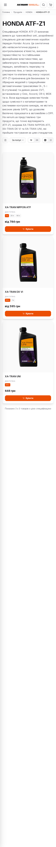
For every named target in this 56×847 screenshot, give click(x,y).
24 (37, 140)
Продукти (17, 12)
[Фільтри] (5, 140)
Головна (6, 12)
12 (31, 140)
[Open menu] (5, 5)
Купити (29, 229)
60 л (18, 215)
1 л (7, 215)
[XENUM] (28, 5)
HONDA (29, 12)
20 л (12, 215)
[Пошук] (43, 5)
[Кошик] (51, 5)
